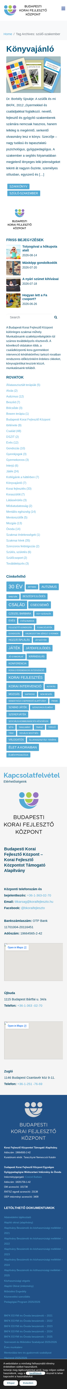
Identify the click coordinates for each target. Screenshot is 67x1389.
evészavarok (27, 621)
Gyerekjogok (14, 454)
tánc (11, 733)
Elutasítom (28, 1383)
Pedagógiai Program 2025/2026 (22, 1301)
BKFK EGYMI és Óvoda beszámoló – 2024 (28, 1331)
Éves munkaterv (13, 1347)
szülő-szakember (23, 193)
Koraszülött (13, 494)
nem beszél (46, 694)
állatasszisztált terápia (42, 740)
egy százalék (43, 614)
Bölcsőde (12, 408)
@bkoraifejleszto (33, 908)
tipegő (52, 727)
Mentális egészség (18, 511)
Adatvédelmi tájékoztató (17, 1217)
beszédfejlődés (34, 596)
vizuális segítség (28, 733)
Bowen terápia (15, 413)
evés (12, 620)
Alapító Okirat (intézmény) (19, 1286)
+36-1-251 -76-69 (29, 1084)
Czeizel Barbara (20, 613)
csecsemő (39, 605)
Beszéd (11, 402)
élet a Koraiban (23, 747)
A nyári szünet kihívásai (40, 279)
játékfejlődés (38, 648)
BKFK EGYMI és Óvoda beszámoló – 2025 (28, 1336)
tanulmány (25, 727)
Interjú (10, 465)
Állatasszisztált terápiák (21, 384)
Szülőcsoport (14, 557)
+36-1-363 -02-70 (29, 1005)
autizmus (49, 586)
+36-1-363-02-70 (39, 895)
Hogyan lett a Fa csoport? (34, 297)
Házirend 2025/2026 (15, 1357)
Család (10, 431)
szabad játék (18, 707)
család (17, 604)
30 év (16, 586)
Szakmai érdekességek (21, 534)
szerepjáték (17, 714)
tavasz (39, 727)
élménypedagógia (18, 755)
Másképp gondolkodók (39, 263)
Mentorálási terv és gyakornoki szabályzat (27, 1352)
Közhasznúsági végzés (17, 1280)
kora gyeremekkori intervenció (26, 670)
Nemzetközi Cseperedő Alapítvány (27, 701)
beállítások (35, 1373)
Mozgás (11, 523)
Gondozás (12, 448)
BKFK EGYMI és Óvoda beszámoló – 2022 (28, 1320)
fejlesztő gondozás (20, 627)
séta (11, 727)
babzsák (13, 597)
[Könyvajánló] (33, 74)
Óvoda (10, 529)
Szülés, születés (16, 552)
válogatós (16, 739)
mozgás (14, 694)
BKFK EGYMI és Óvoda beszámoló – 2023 (28, 1326)
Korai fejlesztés (16, 488)
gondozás (14, 633)
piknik (54, 701)
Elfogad (10, 1383)
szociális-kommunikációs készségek (28, 721)
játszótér (41, 640)
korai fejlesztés (26, 677)
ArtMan (32, 587)
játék (14, 648)
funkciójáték (44, 627)
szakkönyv (18, 186)
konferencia (17, 663)
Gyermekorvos (15, 459)
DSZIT (10, 436)
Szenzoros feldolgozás (20, 546)
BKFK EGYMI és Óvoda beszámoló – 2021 (28, 1315)
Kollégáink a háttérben (20, 477)
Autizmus (12, 396)
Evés (9, 442)
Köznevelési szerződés (17, 1296)
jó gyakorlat (16, 657)
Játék (9, 471)
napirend (30, 694)
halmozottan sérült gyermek (41, 633)
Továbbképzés (15, 563)
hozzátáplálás (19, 639)
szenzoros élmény (42, 707)
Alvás (9, 390)
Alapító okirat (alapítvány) (18, 1222)
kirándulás (36, 656)
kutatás (51, 686)
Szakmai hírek (15, 540)
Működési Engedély (15, 1291)
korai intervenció (25, 686)
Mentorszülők (14, 517)
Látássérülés (14, 500)
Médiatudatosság (17, 505)
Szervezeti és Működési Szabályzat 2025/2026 (30, 1342)
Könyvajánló (30, 48)
